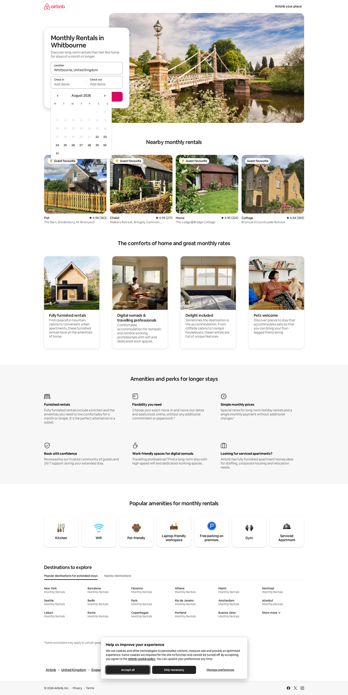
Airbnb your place (288, 6)
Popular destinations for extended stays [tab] (71, 576)
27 (81, 145)
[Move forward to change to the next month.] (104, 95)
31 (57, 153)
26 (73, 145)
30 (105, 145)
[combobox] (86, 70)
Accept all (127, 670)
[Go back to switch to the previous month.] (58, 95)
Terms (90, 688)
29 (97, 145)
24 (57, 145)
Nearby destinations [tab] (117, 576)
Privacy (77, 688)
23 (105, 137)
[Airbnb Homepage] (54, 6)
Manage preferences (220, 670)
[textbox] (68, 84)
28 (89, 145)
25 (65, 145)
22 (97, 137)
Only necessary (174, 670)
